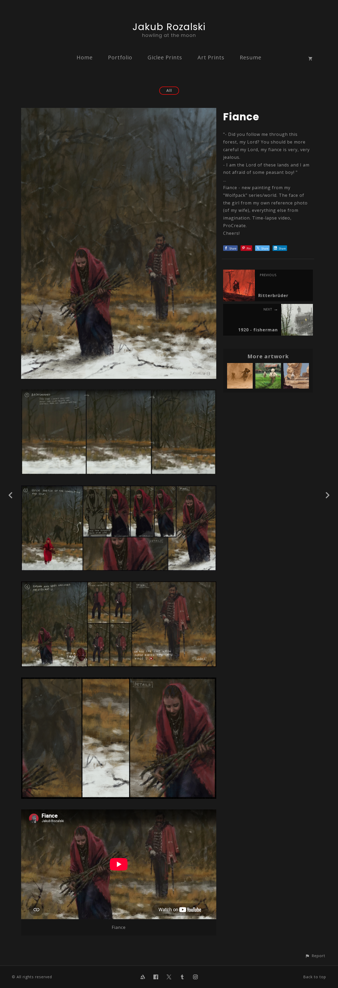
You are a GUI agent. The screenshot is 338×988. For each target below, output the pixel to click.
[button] (315, 955)
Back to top (314, 976)
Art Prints (211, 57)
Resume (250, 57)
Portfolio (120, 57)
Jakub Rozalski (169, 27)
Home (85, 57)
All (169, 90)
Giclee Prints (165, 57)
